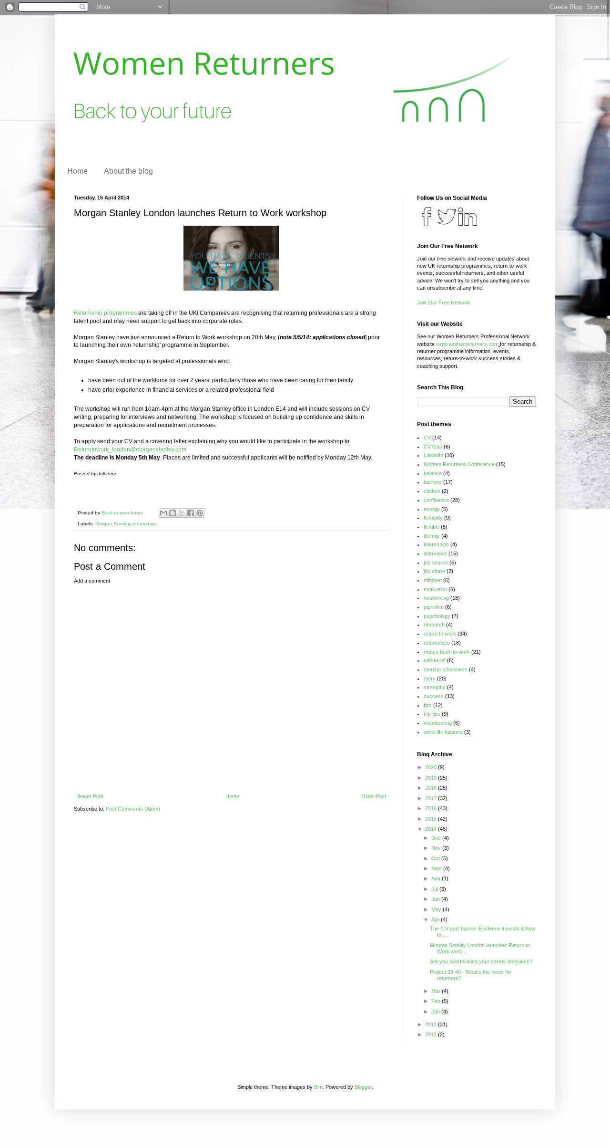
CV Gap (433, 446)
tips (428, 705)
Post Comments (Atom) (133, 809)
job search (436, 562)
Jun (436, 899)
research (434, 624)
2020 (431, 767)
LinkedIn (433, 455)
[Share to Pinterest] (199, 513)
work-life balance (443, 732)
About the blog (128, 171)
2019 (431, 778)
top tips (432, 714)
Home (77, 171)
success (434, 696)
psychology (437, 616)
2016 (431, 808)
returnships (144, 523)
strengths (435, 687)
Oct (436, 858)
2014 (431, 829)
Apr (436, 919)
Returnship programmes (105, 313)
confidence (436, 500)
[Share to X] (181, 513)
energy (432, 509)
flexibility (433, 518)
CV (427, 437)
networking (436, 598)
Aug (436, 878)
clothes (432, 491)
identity (432, 536)
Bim (318, 1087)
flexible (431, 527)
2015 (431, 819)
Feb (436, 1001)
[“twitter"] (426, 224)
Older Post (373, 796)
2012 (431, 1034)
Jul (435, 889)
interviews (435, 553)
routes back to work (447, 652)
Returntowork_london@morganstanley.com (130, 449)
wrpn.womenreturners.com (467, 344)
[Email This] (163, 513)
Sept (437, 868)
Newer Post (89, 796)
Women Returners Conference (459, 464)
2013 (431, 1024)
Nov (436, 848)
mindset (433, 580)
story (430, 678)
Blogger (363, 1087)
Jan (436, 1011)
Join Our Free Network (443, 302)
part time (434, 607)
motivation (435, 589)
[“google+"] (467, 224)
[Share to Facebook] (190, 513)
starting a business (446, 669)
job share (434, 571)
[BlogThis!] (172, 513)
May (437, 909)
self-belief (435, 660)
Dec (436, 838)
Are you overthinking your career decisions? (481, 961)
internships (436, 544)
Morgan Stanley (112, 523)
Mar (436, 991)
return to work (440, 634)
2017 (431, 798)
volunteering (438, 723)
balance (433, 473)
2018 (431, 788)
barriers (433, 482)
